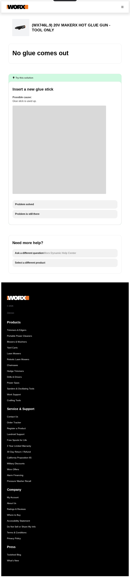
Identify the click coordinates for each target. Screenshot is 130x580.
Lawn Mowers (14, 353)
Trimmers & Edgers (16, 330)
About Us (11, 503)
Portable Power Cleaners (19, 336)
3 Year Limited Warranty (19, 446)
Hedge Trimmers (15, 371)
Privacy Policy (14, 538)
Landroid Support (15, 434)
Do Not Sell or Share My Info (21, 526)
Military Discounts (16, 463)
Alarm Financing (15, 475)
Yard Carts (12, 347)
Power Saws (13, 382)
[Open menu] (122, 7)
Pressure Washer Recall (19, 481)
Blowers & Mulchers (17, 341)
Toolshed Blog (14, 554)
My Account (13, 497)
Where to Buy (14, 515)
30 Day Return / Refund (19, 452)
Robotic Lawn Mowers (18, 359)
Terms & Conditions (16, 532)
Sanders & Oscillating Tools (20, 388)
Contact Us (12, 416)
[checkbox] (65, 204)
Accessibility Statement (18, 521)
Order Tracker (14, 422)
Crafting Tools (14, 400)
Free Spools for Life (17, 440)
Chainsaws (12, 365)
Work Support (14, 394)
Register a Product (16, 428)
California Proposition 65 (19, 457)
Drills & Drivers (14, 377)
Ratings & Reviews (16, 509)
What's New (13, 560)
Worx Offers (13, 469)
